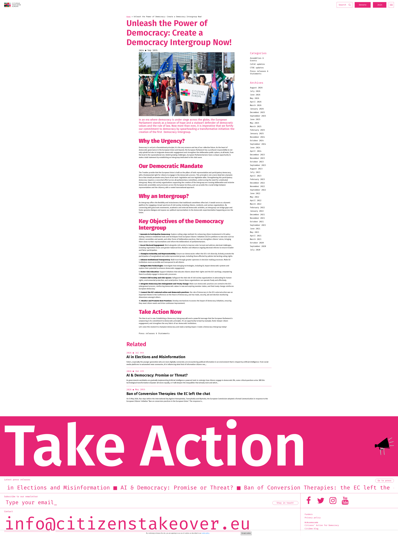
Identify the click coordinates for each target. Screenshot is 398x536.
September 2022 (258, 190)
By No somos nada (311, 522)
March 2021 (255, 239)
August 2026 (256, 88)
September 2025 (258, 116)
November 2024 (257, 137)
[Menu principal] (391, 5)
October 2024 (257, 140)
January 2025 (257, 133)
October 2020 (257, 243)
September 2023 (258, 165)
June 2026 (255, 95)
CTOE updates (257, 68)
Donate (362, 5)
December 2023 (257, 155)
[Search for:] (344, 5)
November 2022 (257, 186)
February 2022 (257, 207)
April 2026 (255, 102)
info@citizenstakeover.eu (127, 524)
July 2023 (255, 172)
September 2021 (258, 225)
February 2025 (257, 130)
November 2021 (257, 218)
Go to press (384, 480)
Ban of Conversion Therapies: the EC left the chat (168, 394)
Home (128, 17)
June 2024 (255, 147)
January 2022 (257, 211)
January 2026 (257, 109)
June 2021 (255, 229)
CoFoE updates (257, 64)
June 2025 (255, 119)
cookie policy (205, 533)
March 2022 (255, 204)
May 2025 (254, 123)
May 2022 (254, 197)
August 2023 (256, 169)
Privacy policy (313, 518)
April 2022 (255, 200)
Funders (309, 514)
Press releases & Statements (259, 72)
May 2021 (254, 232)
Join (379, 5)
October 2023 (257, 162)
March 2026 (255, 105)
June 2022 (255, 193)
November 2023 (257, 158)
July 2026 (255, 91)
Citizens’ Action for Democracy (322, 525)
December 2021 (257, 214)
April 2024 (255, 151)
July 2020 (255, 250)
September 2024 (258, 144)
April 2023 (255, 176)
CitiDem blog (311, 529)
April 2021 (255, 236)
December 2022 (257, 183)
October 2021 (257, 221)
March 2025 (255, 126)
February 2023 (257, 179)
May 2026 (254, 98)
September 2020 (258, 246)
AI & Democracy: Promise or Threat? (157, 375)
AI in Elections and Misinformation (155, 357)
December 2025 (257, 112)
